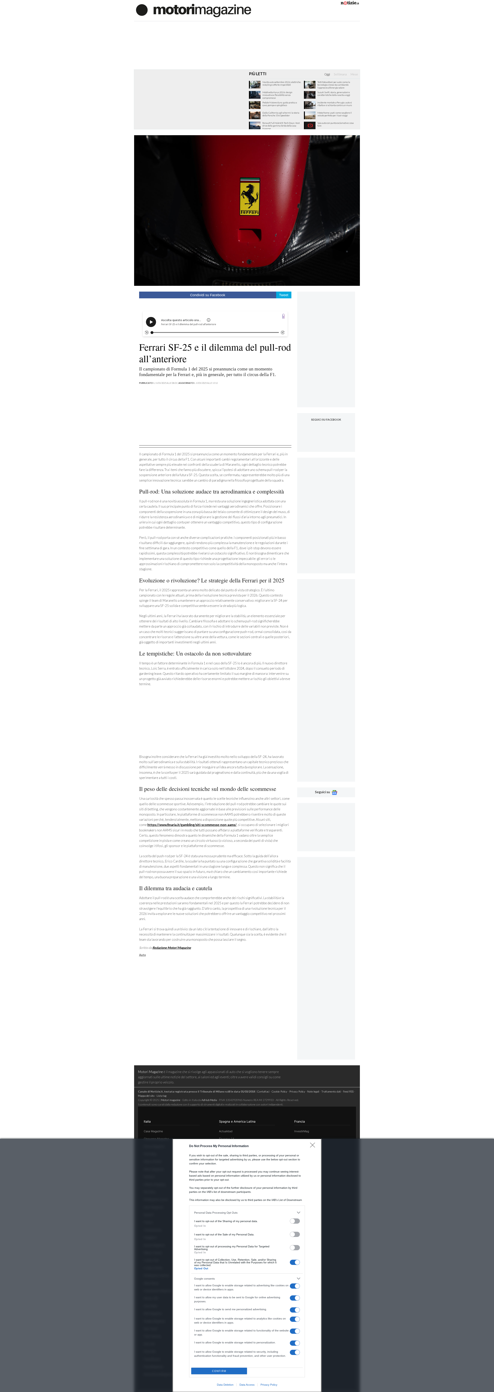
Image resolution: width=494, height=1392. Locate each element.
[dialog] (247, 1265)
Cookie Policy (279, 1091)
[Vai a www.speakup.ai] (283, 316)
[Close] (313, 1146)
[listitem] (247, 1213)
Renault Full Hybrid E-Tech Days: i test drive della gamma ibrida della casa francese (281, 126)
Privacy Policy (269, 1384)
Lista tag (161, 1095)
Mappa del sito (146, 1095)
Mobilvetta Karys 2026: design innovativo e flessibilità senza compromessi (277, 95)
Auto (142, 955)
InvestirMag (301, 1131)
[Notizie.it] (350, 4)
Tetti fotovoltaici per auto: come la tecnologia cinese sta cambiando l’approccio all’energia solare (333, 85)
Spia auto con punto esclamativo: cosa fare (335, 124)
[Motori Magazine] (193, 10)
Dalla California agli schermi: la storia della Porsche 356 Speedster (280, 114)
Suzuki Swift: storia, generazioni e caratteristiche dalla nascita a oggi (333, 93)
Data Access (247, 1384)
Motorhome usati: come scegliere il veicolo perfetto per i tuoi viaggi (334, 114)
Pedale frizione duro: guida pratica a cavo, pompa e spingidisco (279, 104)
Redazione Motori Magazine (171, 947)
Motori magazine (170, 1100)
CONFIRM (219, 1371)
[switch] (295, 1221)
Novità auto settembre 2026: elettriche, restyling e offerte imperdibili (281, 83)
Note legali (313, 1091)
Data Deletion (225, 1384)
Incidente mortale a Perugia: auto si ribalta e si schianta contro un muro (334, 104)
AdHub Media (209, 1100)
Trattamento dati (331, 1091)
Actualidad (226, 1131)
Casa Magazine (153, 1131)
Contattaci (263, 1091)
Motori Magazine (150, 1072)
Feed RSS (348, 1091)
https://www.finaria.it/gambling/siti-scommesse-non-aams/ (192, 825)
